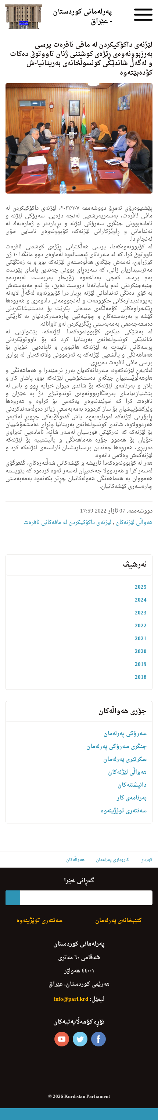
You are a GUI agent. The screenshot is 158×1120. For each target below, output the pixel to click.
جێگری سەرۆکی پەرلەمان (116, 746)
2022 (141, 626)
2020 (141, 651)
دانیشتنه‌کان (132, 785)
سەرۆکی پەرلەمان (125, 734)
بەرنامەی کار (132, 798)
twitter (80, 1039)
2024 (141, 600)
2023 (141, 613)
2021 (141, 639)
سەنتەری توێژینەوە (124, 811)
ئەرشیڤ (135, 565)
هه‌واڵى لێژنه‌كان (133, 522)
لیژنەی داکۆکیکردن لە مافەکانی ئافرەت (67, 522)
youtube (61, 1039)
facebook (98, 1039)
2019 (141, 664)
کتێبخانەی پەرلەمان (118, 921)
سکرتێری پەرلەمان (125, 759)
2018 (141, 677)
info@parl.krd (71, 999)
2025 (141, 587)
